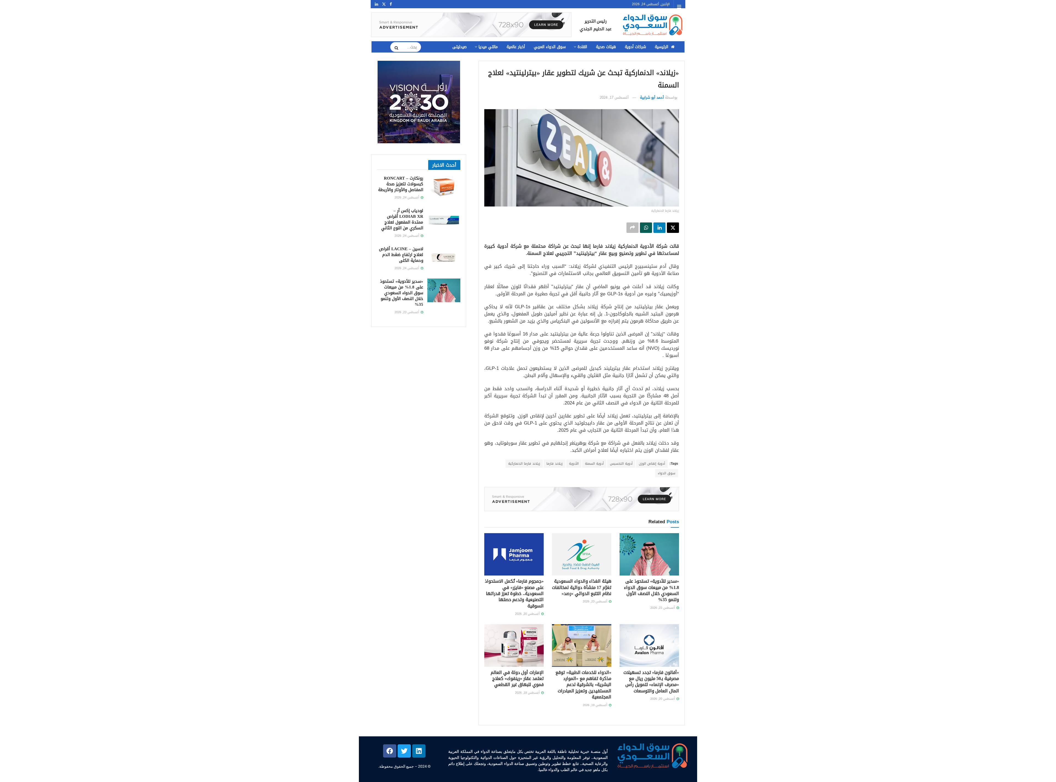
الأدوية (574, 464)
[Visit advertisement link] (471, 24)
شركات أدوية (635, 47)
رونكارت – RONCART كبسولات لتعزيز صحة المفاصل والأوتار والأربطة (400, 184)
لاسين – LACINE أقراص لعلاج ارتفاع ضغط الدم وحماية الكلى (401, 254)
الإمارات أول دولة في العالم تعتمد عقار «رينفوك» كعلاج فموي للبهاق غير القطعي (517, 678)
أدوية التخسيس (621, 464)
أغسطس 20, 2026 (528, 614)
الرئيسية (661, 47)
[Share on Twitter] (673, 227)
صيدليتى (459, 47)
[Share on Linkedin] (659, 227)
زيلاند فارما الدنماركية (524, 464)
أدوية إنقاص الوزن (652, 464)
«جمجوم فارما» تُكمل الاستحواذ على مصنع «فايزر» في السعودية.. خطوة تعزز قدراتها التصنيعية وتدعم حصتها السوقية (514, 593)
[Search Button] (394, 48)
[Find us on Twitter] (384, 4)
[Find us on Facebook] (391, 4)
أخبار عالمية (516, 47)
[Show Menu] (679, 6)
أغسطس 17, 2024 (614, 97)
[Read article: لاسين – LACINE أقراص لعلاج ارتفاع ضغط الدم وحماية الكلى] (443, 258)
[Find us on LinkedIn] (376, 4)
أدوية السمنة (594, 464)
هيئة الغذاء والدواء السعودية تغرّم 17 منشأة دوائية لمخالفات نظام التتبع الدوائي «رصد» (581, 587)
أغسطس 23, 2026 (663, 608)
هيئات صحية (606, 47)
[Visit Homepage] (652, 25)
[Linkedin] (418, 751)
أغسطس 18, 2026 (528, 693)
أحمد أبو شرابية (652, 97)
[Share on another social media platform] (632, 227)
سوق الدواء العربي (550, 47)
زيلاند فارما (554, 464)
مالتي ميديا (488, 47)
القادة (582, 47)
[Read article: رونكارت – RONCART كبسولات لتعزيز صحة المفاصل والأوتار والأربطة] (443, 187)
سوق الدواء (666, 473)
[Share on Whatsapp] (646, 227)
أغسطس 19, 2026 (595, 705)
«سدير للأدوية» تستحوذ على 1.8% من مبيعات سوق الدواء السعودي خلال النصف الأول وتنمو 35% (651, 590)
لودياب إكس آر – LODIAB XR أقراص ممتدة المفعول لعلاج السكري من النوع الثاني (402, 219)
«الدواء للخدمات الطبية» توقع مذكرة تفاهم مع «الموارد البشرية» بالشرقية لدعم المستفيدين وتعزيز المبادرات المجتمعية (583, 684)
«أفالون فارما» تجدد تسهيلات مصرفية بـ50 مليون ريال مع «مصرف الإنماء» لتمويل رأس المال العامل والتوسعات (651, 681)
